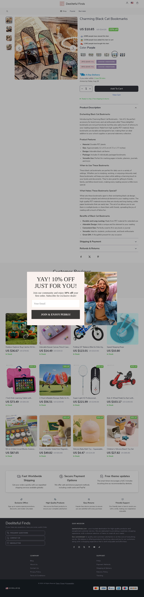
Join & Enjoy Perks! (56, 314)
